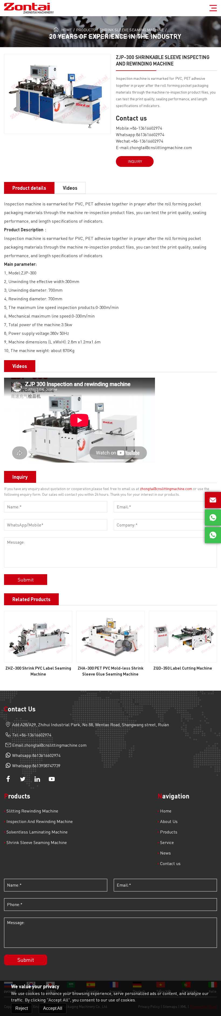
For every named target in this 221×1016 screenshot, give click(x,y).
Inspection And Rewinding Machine (39, 821)
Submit (26, 580)
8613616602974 (150, 134)
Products (85, 29)
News (165, 853)
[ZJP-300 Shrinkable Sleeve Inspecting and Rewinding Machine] (57, 94)
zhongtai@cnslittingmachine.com (161, 147)
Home (66, 29)
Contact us (170, 863)
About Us (169, 821)
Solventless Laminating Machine (37, 832)
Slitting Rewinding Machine (32, 811)
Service (167, 842)
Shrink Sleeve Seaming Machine (131, 29)
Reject (21, 1008)
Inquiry (135, 161)
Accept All (52, 1008)
